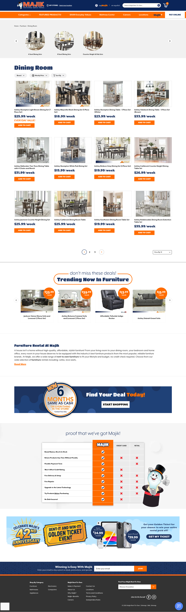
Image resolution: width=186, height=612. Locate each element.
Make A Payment (74, 586)
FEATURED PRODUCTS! (50, 15)
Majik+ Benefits (73, 596)
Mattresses (34, 590)
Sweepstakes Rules (93, 600)
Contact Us (90, 586)
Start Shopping (115, 404)
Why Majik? (72, 593)
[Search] (158, 5)
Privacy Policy (91, 596)
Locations (143, 15)
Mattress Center (107, 15)
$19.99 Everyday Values (80, 15)
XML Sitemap (152, 605)
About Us (71, 590)
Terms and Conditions (94, 593)
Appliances (34, 593)
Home (16, 26)
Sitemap (143, 605)
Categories (23, 15)
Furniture (23, 26)
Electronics (52, 586)
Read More (20, 364)
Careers (126, 15)
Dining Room (32, 26)
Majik (158, 15)
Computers (52, 590)
